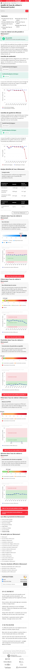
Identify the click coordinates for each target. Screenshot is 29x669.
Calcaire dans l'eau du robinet (7, 24)
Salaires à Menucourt (7, 550)
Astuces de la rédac (7, 581)
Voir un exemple (23, 579)
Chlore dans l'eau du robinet (7, 27)
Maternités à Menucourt (7, 559)
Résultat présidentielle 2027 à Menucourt (11, 566)
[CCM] (8, 659)
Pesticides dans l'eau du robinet (21, 19)
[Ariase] (8, 667)
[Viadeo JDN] (21, 665)
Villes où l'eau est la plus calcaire (13, 276)
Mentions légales (6, 653)
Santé (4, 579)
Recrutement (22, 650)
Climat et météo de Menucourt (9, 549)
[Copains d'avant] (8, 665)
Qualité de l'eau (6, 3)
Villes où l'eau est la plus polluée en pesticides (14, 394)
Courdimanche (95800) (7, 521)
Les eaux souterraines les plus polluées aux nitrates (12, 513)
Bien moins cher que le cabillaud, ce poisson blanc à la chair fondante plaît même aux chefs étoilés (14, 633)
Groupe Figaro (13, 653)
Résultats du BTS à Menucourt (9, 571)
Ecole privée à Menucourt (8, 557)
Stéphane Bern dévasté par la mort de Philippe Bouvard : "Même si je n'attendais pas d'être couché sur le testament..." (14, 608)
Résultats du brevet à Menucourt (9, 570)
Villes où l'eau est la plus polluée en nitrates (12, 508)
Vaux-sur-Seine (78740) (7, 519)
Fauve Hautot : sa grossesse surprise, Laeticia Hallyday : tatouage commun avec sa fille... (12, 618)
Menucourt (4, 537)
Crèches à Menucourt (7, 556)
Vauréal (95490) (5, 530)
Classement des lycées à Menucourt (10, 545)
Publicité (17, 650)
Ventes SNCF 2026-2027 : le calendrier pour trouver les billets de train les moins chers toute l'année (14, 613)
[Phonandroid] (21, 667)
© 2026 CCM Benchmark (21, 653)
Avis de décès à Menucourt (8, 538)
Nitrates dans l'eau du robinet (21, 26)
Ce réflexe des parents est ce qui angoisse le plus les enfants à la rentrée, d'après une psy (14, 628)
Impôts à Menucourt (6, 554)
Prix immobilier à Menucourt (8, 561)
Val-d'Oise (14, 3)
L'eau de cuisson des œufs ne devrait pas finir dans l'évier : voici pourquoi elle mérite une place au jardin (14, 637)
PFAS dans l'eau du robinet (20, 22)
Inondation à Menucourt (7, 542)
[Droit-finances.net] (21, 662)
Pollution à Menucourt (7, 540)
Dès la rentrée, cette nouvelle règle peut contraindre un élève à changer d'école (14, 603)
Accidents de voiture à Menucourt (9, 547)
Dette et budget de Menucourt (9, 552)
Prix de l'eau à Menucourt (19, 212)
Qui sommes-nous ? (8, 650)
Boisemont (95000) (6, 523)
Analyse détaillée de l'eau (8, 22)
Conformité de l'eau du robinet (7, 19)
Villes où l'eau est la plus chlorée (13, 337)
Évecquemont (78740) (7, 524)
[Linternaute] (8, 662)
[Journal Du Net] (21, 659)
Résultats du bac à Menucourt (9, 568)
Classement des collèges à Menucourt (10, 544)
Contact (13, 650)
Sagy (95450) (5, 526)
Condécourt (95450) (6, 528)
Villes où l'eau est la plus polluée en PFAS (13, 450)
